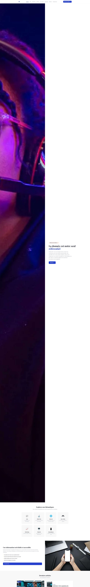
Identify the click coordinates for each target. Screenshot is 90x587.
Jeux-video (42, 1)
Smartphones (55, 1)
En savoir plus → (7, 563)
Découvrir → (52, 262)
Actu (30, 1)
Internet (38, 1)
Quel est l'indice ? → (67, 1)
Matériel (50, 1)
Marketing (46, 1)
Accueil (27, 1)
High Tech (33, 1)
